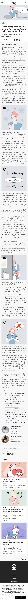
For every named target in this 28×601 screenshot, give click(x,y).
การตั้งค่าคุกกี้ (7, 597)
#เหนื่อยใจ (17, 448)
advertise (14, 578)
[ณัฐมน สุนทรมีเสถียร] (5, 439)
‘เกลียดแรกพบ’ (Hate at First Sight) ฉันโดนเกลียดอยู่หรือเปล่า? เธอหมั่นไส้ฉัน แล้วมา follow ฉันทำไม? (13, 509)
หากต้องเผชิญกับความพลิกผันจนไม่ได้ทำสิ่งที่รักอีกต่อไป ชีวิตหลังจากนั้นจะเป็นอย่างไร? (13, 542)
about (14, 572)
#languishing (22, 447)
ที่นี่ (11, 594)
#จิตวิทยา (3, 448)
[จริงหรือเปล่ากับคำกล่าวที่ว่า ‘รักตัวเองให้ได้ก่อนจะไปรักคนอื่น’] (14, 470)
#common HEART (5, 447)
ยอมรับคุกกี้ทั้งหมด (20, 597)
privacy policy (14, 581)
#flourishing (14, 447)
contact (14, 575)
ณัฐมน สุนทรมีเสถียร (17, 34)
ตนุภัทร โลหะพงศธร (9, 34)
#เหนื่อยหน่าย (12, 448)
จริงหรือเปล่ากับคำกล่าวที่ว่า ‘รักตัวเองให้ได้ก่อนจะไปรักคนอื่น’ (13, 480)
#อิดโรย (7, 448)
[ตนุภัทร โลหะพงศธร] (5, 429)
